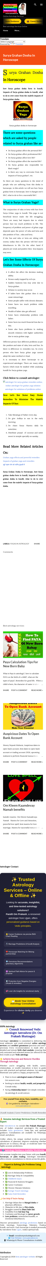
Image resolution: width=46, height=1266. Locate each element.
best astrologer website (25, 1257)
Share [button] (37, 544)
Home (5, 30)
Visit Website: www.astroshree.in (24, 1238)
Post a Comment (19, 690)
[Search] (35, 4)
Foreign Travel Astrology (18, 1191)
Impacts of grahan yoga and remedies (18, 461)
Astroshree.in (9, 1126)
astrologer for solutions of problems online (23, 389)
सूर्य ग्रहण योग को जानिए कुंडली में (14, 464)
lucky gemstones (15, 1130)
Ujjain (18, 1229)
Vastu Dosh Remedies (17, 1194)
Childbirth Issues (15, 1179)
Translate (19, 44)
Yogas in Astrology (19, 544)
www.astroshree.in (23, 1106)
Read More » (37, 690)
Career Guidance (25, 21)
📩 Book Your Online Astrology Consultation (23, 1002)
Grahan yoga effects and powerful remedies (21, 457)
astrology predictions (28, 1223)
